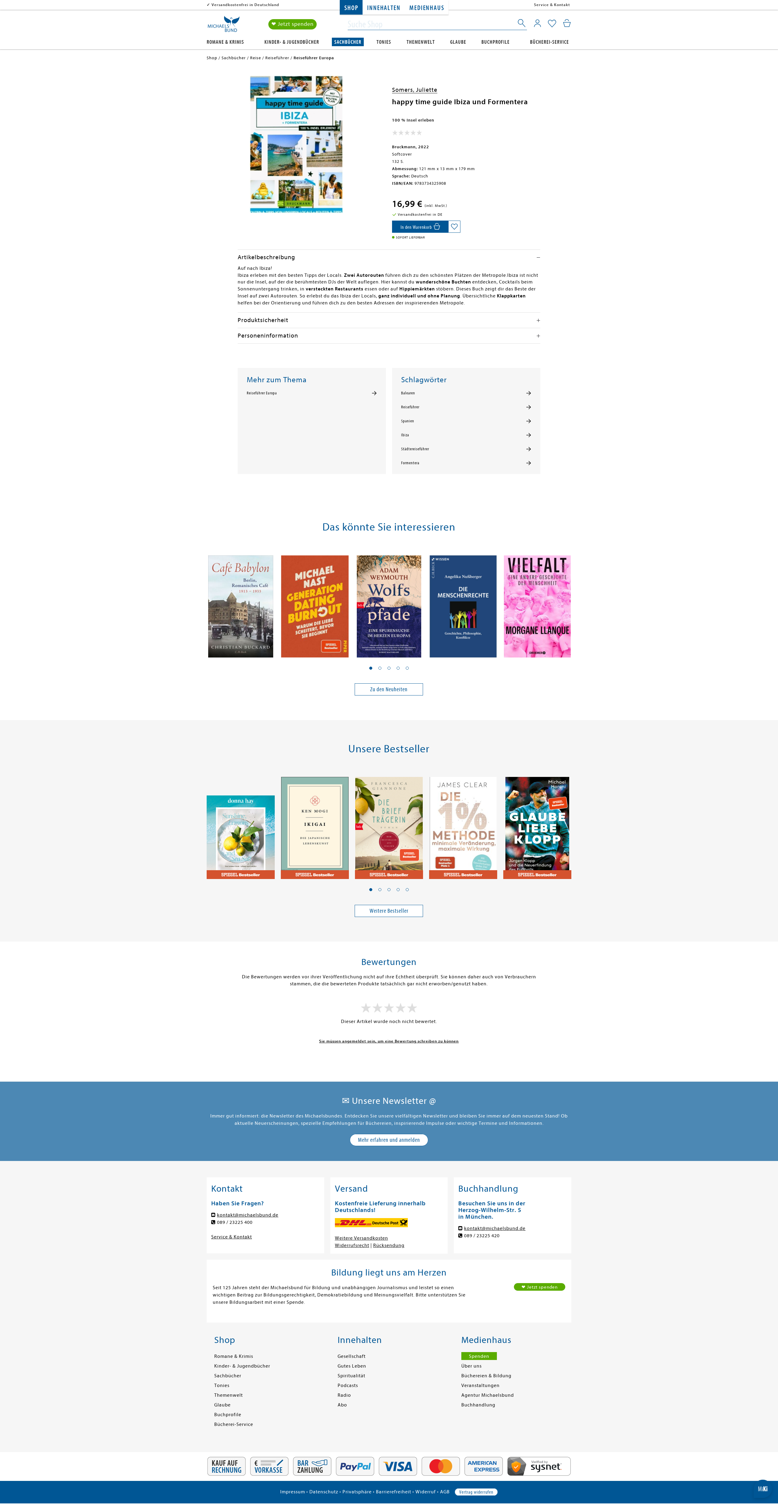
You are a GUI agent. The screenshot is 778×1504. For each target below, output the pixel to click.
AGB (445, 1492)
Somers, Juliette (414, 89)
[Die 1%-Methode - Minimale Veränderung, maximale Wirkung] (463, 824)
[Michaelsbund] (224, 26)
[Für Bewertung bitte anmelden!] (407, 134)
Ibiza (405, 435)
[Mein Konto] (537, 23)
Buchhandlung (478, 1405)
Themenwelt (421, 42)
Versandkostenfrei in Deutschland (245, 4)
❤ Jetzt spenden (292, 24)
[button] (370, 668)
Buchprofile (495, 42)
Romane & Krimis (225, 42)
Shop (351, 8)
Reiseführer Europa (262, 393)
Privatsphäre (357, 1492)
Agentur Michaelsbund (487, 1395)
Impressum (292, 1492)
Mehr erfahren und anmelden (389, 1139)
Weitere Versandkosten (361, 1238)
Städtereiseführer (415, 449)
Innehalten (383, 8)
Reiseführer (410, 407)
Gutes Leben (352, 1366)
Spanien (407, 421)
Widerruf (425, 1492)
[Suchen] (522, 24)
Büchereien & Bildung (486, 1376)
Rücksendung (388, 1245)
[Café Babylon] (241, 602)
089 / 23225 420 (482, 1235)
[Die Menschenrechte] (463, 602)
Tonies (384, 42)
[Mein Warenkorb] (567, 23)
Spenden (479, 1356)
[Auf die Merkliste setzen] (454, 227)
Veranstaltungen (480, 1385)
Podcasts (348, 1385)
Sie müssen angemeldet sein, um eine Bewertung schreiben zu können (389, 1041)
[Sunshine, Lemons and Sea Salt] (241, 824)
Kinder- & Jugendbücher (291, 42)
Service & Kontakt (552, 4)
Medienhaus (426, 8)
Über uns (471, 1366)
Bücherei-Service (549, 42)
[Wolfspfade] (389, 602)
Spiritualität (351, 1376)
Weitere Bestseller (389, 910)
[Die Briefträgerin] (389, 824)
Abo (342, 1405)
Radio (344, 1395)
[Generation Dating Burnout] (315, 602)
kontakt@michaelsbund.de (247, 1215)
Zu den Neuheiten (389, 689)
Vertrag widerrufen (476, 1492)
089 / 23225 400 (235, 1222)
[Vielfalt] (537, 602)
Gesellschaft (352, 1356)
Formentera (410, 463)
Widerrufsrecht (352, 1245)
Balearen (408, 393)
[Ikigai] (315, 824)
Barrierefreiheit (393, 1492)
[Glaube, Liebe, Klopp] (537, 824)
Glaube (458, 42)
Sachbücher (347, 42)
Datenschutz (323, 1492)
